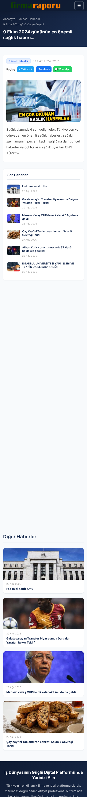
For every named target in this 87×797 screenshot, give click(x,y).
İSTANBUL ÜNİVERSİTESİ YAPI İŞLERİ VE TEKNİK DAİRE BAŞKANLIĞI (48, 265)
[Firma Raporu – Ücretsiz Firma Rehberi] (36, 5)
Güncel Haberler (29, 19)
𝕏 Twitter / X (26, 69)
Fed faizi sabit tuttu (34, 186)
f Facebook (44, 69)
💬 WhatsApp (62, 69)
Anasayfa (9, 19)
